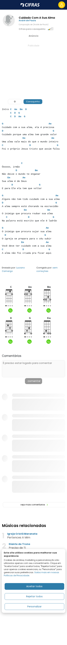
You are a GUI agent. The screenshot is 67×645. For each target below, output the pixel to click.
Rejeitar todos (34, 596)
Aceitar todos (34, 586)
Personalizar (34, 606)
